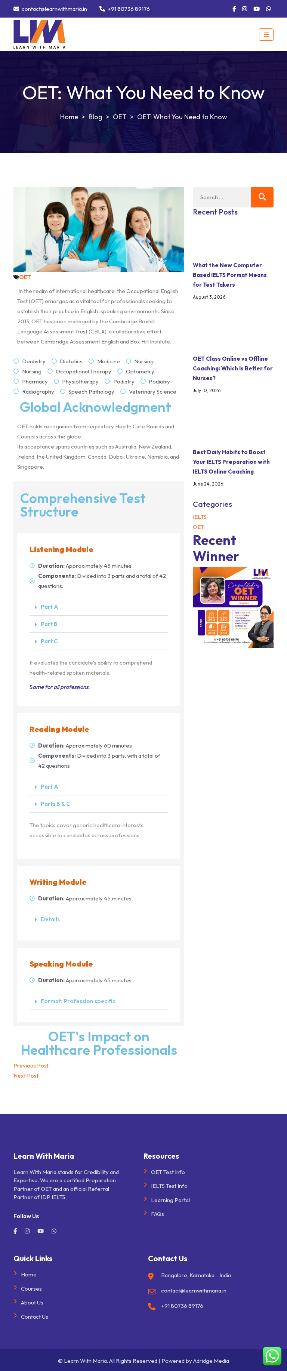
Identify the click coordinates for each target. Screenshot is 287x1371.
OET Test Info (168, 1172)
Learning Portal (170, 1200)
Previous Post (31, 1065)
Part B (49, 624)
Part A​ (49, 606)
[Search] (262, 197)
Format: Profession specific (78, 1001)
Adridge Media (211, 1360)
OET (25, 277)
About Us (32, 1302)
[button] (99, 607)
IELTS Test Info (169, 1185)
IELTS (200, 516)
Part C (49, 641)
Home (29, 1274)
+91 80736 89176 (128, 8)
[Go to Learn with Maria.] (69, 117)
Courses (31, 1288)
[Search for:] (233, 197)
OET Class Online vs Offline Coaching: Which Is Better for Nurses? (233, 368)
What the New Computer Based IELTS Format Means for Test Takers (230, 275)
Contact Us (34, 1316)
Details (50, 919)
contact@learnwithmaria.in (54, 8)
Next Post (25, 1075)
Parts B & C (55, 803)
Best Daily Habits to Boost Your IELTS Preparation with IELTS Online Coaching (231, 462)
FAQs (157, 1213)
